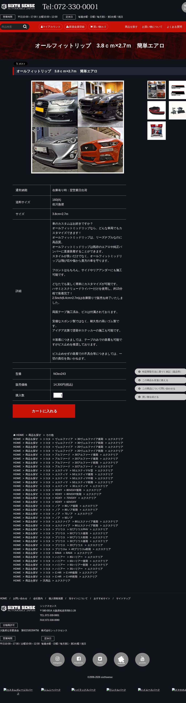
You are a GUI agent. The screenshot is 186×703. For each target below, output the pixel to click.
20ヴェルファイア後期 (90, 447)
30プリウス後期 (79, 541)
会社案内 (38, 598)
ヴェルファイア (64, 439)
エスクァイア (62, 521)
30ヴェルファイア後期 (90, 439)
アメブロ (121, 659)
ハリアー (60, 557)
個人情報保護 (56, 598)
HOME (20, 435)
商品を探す (131, 26)
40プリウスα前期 (81, 549)
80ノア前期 (71, 509)
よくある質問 (174, 26)
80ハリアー (76, 557)
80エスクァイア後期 (86, 521)
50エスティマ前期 (82, 482)
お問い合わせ (20, 598)
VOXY (58, 490)
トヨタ (46, 439)
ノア (57, 506)
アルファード (62, 454)
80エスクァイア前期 (86, 525)
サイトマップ (123, 598)
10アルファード (84, 466)
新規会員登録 (76, 26)
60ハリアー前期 (79, 564)
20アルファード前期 (86, 462)
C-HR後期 (71, 572)
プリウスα (61, 549)
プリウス (60, 529)
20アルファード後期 (86, 458)
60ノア (69, 517)
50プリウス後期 (79, 533)
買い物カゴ (99, 26)
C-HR (58, 572)
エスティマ (61, 470)
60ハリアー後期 (79, 561)
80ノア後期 (71, 506)
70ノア (69, 513)
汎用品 (46, 580)
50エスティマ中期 (82, 478)
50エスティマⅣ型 (82, 470)
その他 (50, 435)
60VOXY (71, 502)
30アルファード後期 (86, 454)
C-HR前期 (71, 576)
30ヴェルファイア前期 (90, 443)
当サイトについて (78, 598)
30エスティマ (80, 486)
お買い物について (152, 26)
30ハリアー (76, 568)
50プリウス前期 (79, 537)
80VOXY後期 (73, 490)
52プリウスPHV (79, 529)
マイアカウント (51, 26)
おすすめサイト (102, 598)
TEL (71, 6)
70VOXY (71, 498)
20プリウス (76, 545)
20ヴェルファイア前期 (90, 451)
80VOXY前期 (73, 494)
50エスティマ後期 (82, 474)
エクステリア (115, 439)
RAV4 (58, 553)
